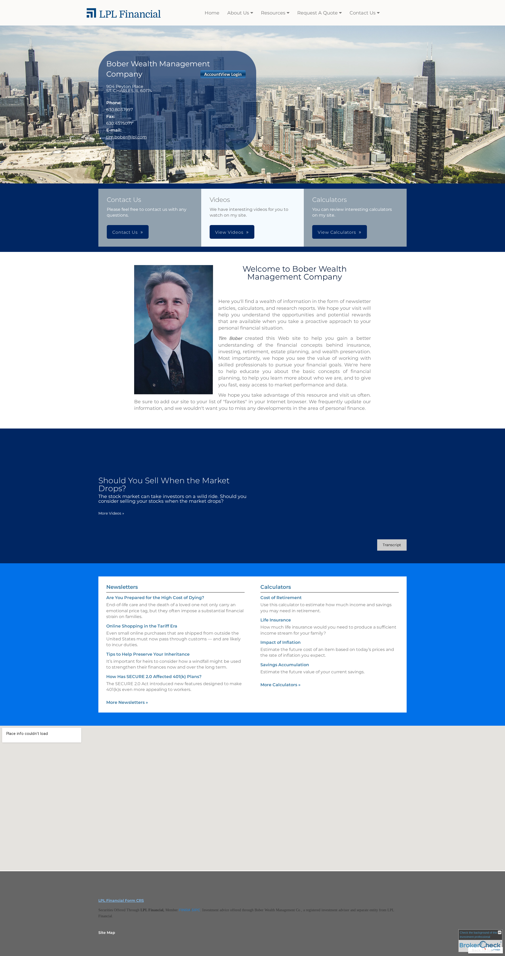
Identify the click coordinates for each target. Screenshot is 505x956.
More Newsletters (127, 702)
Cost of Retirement (281, 597)
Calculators (275, 587)
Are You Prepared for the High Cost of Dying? (155, 597)
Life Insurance (275, 620)
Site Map (106, 932)
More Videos (111, 513)
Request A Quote (317, 13)
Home (212, 13)
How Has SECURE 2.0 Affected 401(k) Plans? (153, 676)
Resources (273, 13)
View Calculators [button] (337, 232)
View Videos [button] (229, 232)
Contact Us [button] (125, 232)
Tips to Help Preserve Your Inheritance (148, 654)
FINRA (184, 910)
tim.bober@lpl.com (126, 137)
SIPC (195, 910)
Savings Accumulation (284, 664)
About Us (238, 13)
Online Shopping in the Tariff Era (141, 626)
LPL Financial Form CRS (121, 900)
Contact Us (363, 13)
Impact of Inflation (280, 642)
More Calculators (280, 684)
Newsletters (122, 587)
